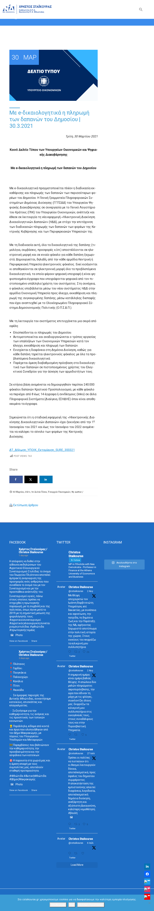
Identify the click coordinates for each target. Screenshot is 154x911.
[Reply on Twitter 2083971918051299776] (70, 735)
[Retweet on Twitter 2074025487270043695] (76, 853)
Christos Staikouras (81, 587)
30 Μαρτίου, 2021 (21, 491)
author (78, 491)
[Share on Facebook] (16, 479)
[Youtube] (147, 897)
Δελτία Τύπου (40, 491)
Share (34, 641)
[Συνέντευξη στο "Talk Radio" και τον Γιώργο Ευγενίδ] (138, 552)
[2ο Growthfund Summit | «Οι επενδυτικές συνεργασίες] (124, 552)
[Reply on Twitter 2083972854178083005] (70, 652)
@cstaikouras (76, 591)
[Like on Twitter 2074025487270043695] (83, 853)
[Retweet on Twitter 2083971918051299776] (76, 735)
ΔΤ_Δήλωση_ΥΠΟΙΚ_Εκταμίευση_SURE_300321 (42, 450)
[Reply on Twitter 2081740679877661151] (70, 824)
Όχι (72, 904)
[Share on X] (31, 479)
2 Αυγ (90, 591)
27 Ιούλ (91, 753)
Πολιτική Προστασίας (91, 904)
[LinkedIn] (147, 867)
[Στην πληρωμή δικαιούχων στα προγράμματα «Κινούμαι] (109, 552)
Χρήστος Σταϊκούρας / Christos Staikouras (33, 551)
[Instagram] (147, 889)
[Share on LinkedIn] (46, 479)
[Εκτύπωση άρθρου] (10, 505)
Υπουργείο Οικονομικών (59, 491)
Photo (19, 635)
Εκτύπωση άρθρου (25, 505)
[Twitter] (147, 882)
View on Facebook (18, 641)
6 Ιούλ (90, 843)
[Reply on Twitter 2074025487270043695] (70, 853)
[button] (141, 10)
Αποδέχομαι (58, 904)
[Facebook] (147, 874)
